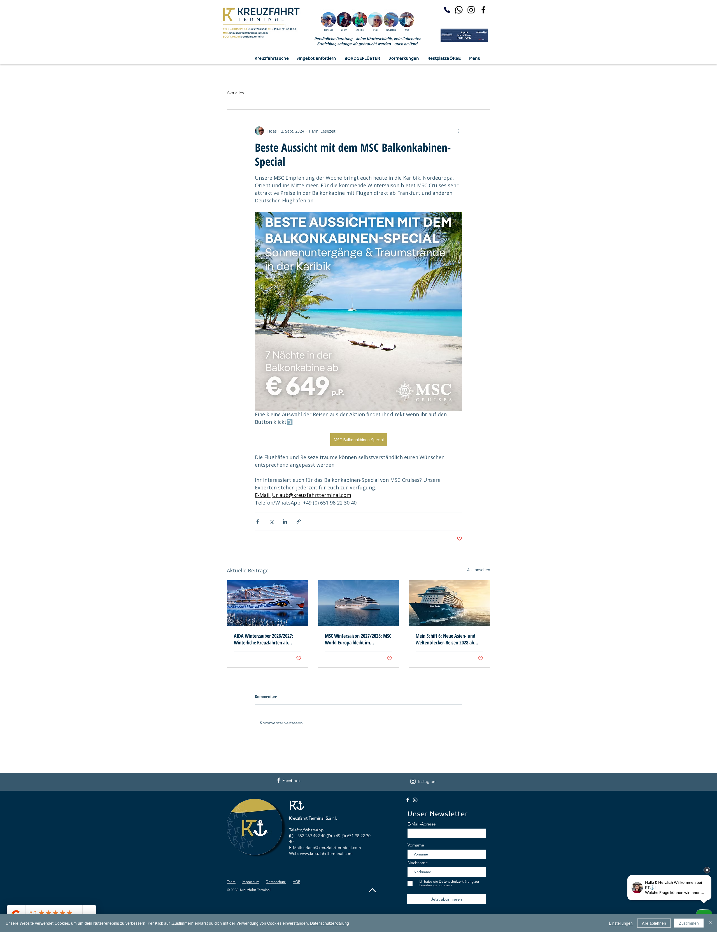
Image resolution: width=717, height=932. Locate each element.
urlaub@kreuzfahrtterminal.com (332, 847)
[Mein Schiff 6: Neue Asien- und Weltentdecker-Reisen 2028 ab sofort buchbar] (449, 603)
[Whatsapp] (459, 10)
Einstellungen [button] (621, 923)
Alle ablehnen (654, 923)
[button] (475, 59)
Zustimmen (689, 923)
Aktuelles (235, 92)
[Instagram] (471, 10)
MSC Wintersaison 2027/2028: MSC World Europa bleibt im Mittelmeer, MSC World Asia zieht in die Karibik (358, 639)
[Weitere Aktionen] (458, 131)
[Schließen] (710, 923)
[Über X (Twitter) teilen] (271, 521)
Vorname (416, 845)
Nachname (418, 863)
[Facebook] (483, 10)
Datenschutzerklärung (329, 923)
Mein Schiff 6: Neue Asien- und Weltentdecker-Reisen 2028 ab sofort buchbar (445, 639)
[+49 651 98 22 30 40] (446, 10)
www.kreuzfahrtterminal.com (326, 853)
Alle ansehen (478, 569)
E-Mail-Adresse (422, 824)
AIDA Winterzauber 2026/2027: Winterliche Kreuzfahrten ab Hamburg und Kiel (263, 639)
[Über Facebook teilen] (257, 521)
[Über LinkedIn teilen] (285, 521)
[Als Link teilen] (298, 521)
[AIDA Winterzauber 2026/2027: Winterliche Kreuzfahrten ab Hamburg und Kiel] (267, 603)
